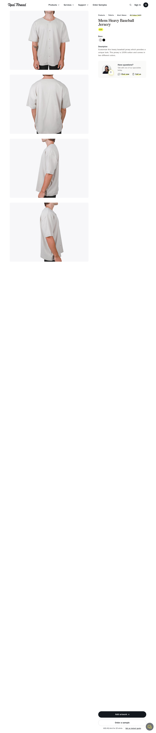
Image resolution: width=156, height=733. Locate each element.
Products (53, 5)
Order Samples (100, 5)
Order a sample (122, 723)
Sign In (137, 5)
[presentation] (122, 714)
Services (67, 5)
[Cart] (145, 4)
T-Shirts (111, 15)
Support (82, 5)
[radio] (100, 40)
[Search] (130, 4)
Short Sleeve (121, 15)
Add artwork (121, 714)
